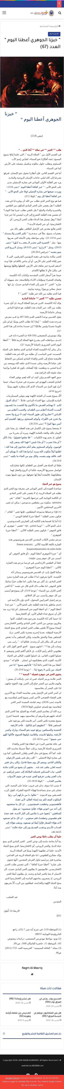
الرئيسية (54, 27)
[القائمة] (4, 14)
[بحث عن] (59, 14)
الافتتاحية (44, 27)
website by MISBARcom (33, 1066)
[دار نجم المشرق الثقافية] (41, 13)
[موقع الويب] (32, 974)
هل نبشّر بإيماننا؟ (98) (20, 999)
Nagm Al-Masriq (32, 968)
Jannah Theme (12, 1078)
